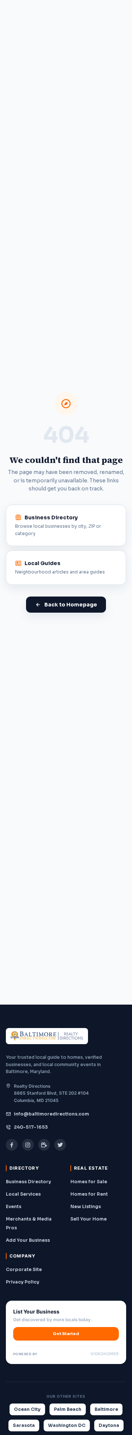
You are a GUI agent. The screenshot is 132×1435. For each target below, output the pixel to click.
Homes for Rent (89, 1194)
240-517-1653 (31, 1127)
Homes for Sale (88, 1181)
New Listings (85, 1206)
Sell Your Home (88, 1219)
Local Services (23, 1194)
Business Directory (28, 1181)
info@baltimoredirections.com (51, 1114)
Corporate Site (24, 1269)
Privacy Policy (22, 1282)
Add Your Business (28, 1240)
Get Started (66, 1333)
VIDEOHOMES (105, 1354)
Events (13, 1206)
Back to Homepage (70, 604)
